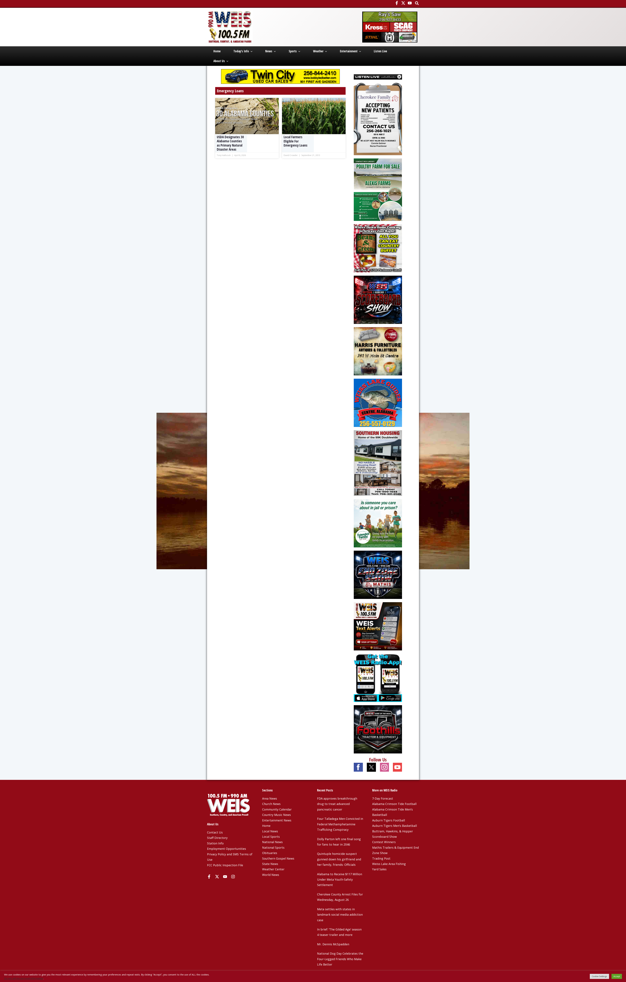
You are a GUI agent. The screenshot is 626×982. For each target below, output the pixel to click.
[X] (403, 3)
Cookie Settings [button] (599, 976)
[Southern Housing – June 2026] (378, 463)
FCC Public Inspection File (225, 865)
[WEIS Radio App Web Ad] (378, 677)
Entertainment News (276, 820)
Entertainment (349, 51)
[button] (417, 3)
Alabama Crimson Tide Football (394, 804)
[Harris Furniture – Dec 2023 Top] (378, 351)
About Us (219, 61)
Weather (318, 51)
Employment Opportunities (226, 849)
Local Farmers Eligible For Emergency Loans (295, 141)
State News (270, 864)
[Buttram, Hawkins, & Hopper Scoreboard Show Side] (378, 299)
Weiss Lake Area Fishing (389, 864)
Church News (271, 804)
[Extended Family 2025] (378, 523)
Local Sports (271, 837)
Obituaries (269, 853)
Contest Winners (384, 842)
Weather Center (273, 869)
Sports (293, 51)
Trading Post (381, 858)
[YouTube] (410, 3)
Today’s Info (241, 51)
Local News (270, 831)
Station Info (215, 843)
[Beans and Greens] (378, 248)
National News (272, 842)
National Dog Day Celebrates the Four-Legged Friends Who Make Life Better (340, 959)
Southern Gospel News (278, 858)
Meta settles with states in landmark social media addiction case (340, 914)
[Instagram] (233, 877)
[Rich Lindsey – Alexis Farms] (378, 189)
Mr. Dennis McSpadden (333, 944)
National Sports (273, 847)
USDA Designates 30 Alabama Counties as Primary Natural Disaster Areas (230, 143)
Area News (269, 798)
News (268, 51)
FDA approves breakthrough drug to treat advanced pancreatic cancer (337, 803)
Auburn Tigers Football (388, 820)
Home (217, 51)
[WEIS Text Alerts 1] (378, 626)
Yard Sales (379, 869)
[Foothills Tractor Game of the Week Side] (378, 729)
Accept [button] (616, 976)
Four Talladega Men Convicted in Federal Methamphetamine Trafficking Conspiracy (340, 824)
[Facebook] (397, 3)
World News (270, 875)
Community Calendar (277, 809)
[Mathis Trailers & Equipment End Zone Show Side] (378, 574)
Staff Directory (217, 838)
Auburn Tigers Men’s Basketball (394, 826)
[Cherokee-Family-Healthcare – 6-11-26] (378, 118)
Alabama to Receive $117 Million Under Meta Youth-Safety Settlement (339, 879)
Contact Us (215, 832)
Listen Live (380, 51)
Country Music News (276, 815)
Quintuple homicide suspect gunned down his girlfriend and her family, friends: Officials (339, 859)
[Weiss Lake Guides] (378, 402)
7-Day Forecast (382, 798)
